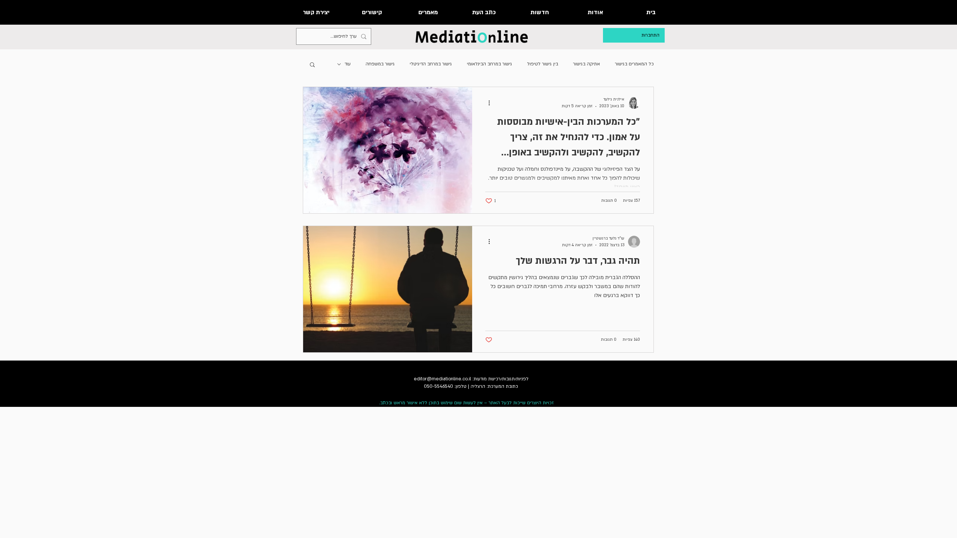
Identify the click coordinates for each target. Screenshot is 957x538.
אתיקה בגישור (586, 64)
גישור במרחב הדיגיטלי (431, 64)
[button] (312, 65)
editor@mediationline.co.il (442, 379)
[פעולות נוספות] (486, 102)
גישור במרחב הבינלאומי (489, 64)
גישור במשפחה (380, 64)
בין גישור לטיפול (542, 64)
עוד (348, 64)
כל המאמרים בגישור (634, 64)
